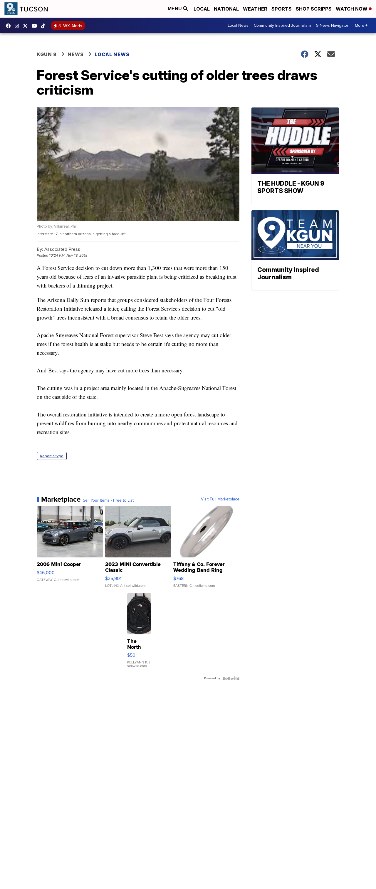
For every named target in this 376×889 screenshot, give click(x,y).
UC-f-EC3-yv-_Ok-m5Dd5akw (36, 25)
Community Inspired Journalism (282, 25)
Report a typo (51, 456)
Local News (238, 25)
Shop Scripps (314, 9)
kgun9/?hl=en (18, 25)
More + (361, 25)
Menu (175, 8)
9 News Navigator (332, 25)
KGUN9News (10, 25)
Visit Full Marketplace (220, 499)
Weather (255, 9)
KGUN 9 (47, 54)
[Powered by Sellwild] (230, 678)
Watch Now (352, 9)
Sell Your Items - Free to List (108, 500)
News (76, 54)
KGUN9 (27, 25)
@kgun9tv (44, 25)
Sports (281, 9)
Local (202, 9)
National (226, 9)
